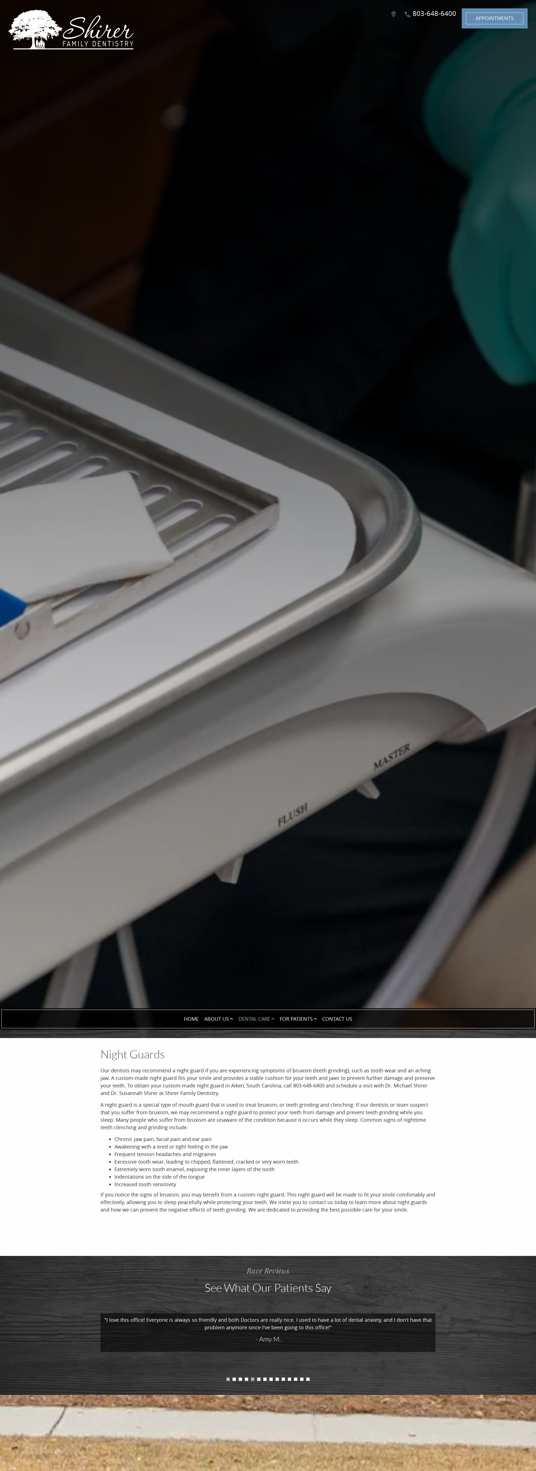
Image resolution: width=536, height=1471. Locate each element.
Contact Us (337, 1018)
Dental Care (254, 1018)
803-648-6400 (433, 13)
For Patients (296, 1018)
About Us (216, 1018)
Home (191, 1018)
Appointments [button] (495, 18)
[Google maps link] (394, 18)
